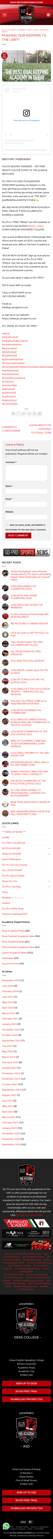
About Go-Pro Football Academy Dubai (23, 1253)
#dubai (6, 333)
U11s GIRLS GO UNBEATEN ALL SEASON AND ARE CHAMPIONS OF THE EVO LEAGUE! (30, 722)
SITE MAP (38, 1529)
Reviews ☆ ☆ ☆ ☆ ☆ (13, 897)
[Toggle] (49, 848)
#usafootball (9, 396)
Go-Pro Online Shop (13, 908)
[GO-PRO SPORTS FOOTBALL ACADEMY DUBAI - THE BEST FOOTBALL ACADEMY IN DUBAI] (26, 14)
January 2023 (9, 1024)
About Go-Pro (9, 881)
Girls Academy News (13, 941)
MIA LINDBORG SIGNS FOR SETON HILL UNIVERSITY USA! (30, 813)
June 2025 (8, 985)
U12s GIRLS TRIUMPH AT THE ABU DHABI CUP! (30, 754)
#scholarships (9, 385)
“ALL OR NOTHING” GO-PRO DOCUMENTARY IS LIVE (27, 643)
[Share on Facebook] (18, 413)
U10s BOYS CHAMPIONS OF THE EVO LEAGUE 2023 (29, 733)
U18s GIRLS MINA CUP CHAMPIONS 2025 (23, 587)
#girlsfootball (9, 351)
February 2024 (10, 991)
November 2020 (11, 1139)
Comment (10, 462)
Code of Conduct (18, 1529)
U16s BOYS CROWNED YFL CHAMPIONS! (26, 711)
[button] (4, 14)
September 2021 (11, 1089)
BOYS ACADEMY (11, 848)
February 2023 (10, 1018)
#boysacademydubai (13, 363)
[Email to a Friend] (29, 413)
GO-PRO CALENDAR (13, 842)
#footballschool (10, 374)
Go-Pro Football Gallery (37, 1274)
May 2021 (7, 1106)
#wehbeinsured (10, 370)
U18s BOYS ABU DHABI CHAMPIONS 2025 (24, 597)
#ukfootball (8, 389)
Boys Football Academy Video (17, 30)
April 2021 (8, 1111)
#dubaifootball (10, 337)
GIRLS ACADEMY (11, 853)
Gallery (6, 903)
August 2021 (9, 1095)
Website (9, 511)
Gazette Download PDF (14, 913)
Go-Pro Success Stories (14, 864)
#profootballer (10, 403)
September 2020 (11, 1144)
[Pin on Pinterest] (34, 413)
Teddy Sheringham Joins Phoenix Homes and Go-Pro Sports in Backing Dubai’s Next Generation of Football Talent (31, 575)
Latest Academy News (14, 952)
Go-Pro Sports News (13, 875)
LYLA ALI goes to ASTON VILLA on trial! (30, 634)
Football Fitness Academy (25, 1286)
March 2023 (8, 1013)
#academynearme (12, 344)
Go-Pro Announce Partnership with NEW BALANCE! (30, 615)
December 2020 (11, 1133)
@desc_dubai (35, 225)
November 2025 (11, 980)
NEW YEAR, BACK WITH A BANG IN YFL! (30, 803)
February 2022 (10, 1062)
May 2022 (7, 1051)
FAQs (5, 892)
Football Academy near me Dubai (28, 1280)
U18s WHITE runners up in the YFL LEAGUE (29, 671)
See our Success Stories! (29, 1215)
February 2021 (10, 1122)
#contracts (8, 381)
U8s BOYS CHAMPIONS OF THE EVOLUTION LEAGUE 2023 (28, 782)
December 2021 (11, 1073)
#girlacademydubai (12, 359)
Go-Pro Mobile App (32, 1259)
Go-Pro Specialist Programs (27, 1268)
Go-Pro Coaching (11, 886)
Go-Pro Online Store (13, 1277)
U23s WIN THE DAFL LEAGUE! (27, 660)
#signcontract (9, 400)
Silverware (7, 958)
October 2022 (10, 1035)
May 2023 (7, 1002)
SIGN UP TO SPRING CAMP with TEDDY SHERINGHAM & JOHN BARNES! (28, 743)
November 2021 (11, 1078)
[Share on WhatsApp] (13, 413)
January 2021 (9, 1128)
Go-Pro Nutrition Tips (14, 1274)
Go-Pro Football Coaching (39, 1262)
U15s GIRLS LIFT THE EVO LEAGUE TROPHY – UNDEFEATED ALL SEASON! (30, 691)
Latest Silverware (11, 859)
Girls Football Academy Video (18, 947)
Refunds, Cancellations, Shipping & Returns (26, 1535)
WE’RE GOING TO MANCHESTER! (29, 623)
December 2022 (11, 1029)
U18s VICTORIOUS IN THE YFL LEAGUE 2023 (28, 681)
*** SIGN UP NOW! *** (14, 831)
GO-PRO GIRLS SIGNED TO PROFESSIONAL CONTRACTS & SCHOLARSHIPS (28, 793)
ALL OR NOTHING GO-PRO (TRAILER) (26, 653)
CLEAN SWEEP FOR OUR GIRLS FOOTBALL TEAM (40, 429)
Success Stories (10, 963)
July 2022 (7, 1046)
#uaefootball (9, 392)
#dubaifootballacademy (15, 340)
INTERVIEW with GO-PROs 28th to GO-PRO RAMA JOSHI (30, 763)
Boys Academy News (13, 930)
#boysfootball (9, 355)
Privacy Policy (22, 1527)
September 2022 (11, 1040)
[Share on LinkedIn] (39, 413)
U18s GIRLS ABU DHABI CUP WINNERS (27, 606)
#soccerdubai (9, 348)
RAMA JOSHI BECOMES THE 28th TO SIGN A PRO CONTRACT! (29, 773)
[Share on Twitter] (23, 413)
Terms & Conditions (40, 1527)
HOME (5, 837)
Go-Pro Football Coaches (19, 1265)
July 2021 (7, 1100)
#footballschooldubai (13, 377)
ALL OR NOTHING (12, 870)
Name (9, 486)
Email (8, 498)
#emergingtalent (11, 366)
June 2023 (8, 996)
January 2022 (9, 1067)
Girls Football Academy (33, 1256)
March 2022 (8, 1056)
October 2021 (10, 1084)
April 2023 (8, 1007)
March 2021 (8, 1117)
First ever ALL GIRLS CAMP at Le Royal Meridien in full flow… (29, 702)
